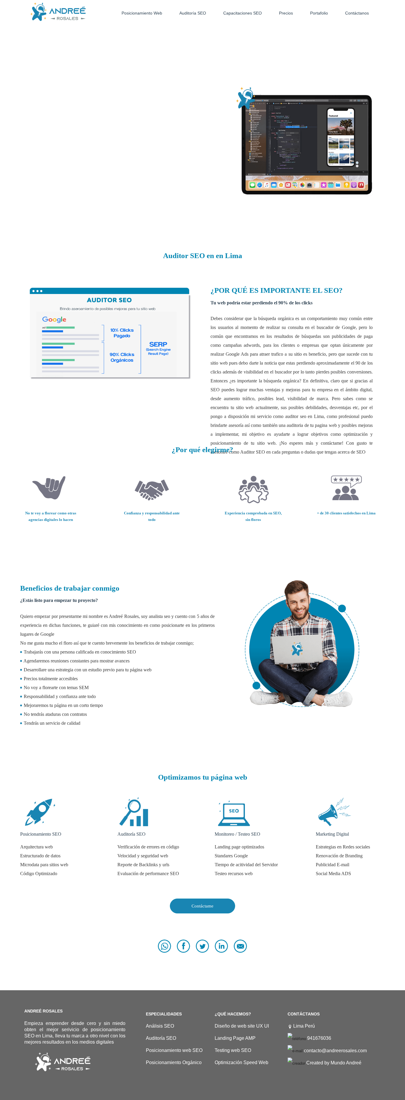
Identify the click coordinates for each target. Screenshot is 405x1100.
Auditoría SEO (161, 1038)
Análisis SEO (160, 1026)
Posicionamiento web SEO (174, 1050)
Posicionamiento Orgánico (174, 1062)
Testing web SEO (233, 1050)
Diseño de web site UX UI (242, 1026)
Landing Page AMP (235, 1038)
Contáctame (202, 906)
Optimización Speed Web (241, 1062)
